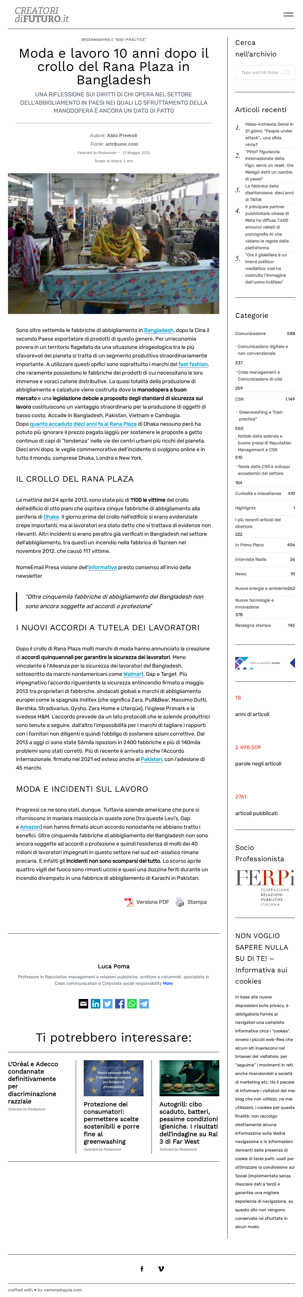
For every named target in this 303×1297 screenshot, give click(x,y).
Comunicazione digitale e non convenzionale (263, 350)
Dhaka (51, 517)
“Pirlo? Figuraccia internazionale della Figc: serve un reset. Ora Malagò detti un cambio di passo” (269, 165)
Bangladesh (158, 330)
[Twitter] (107, 1006)
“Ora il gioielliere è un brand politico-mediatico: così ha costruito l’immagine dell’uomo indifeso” (266, 268)
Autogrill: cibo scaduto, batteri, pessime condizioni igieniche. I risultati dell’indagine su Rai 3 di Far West (188, 1122)
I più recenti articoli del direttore (258, 523)
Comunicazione (250, 333)
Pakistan (151, 759)
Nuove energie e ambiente (261, 588)
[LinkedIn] (95, 1006)
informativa (102, 567)
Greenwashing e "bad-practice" (113, 40)
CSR (239, 399)
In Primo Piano (249, 545)
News (240, 574)
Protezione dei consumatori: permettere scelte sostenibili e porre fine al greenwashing (111, 1122)
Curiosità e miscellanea (258, 493)
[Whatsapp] (132, 1006)
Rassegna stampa (253, 625)
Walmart (133, 674)
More (168, 983)
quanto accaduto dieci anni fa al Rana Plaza (83, 424)
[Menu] (288, 14)
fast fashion (193, 364)
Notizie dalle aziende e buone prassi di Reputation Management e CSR (264, 443)
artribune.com (122, 144)
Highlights (245, 508)
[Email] (83, 1006)
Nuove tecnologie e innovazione (254, 604)
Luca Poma (114, 966)
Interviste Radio (250, 559)
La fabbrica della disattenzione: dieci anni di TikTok (269, 193)
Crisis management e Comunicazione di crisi (260, 376)
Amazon (30, 827)
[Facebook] (120, 1006)
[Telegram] (144, 1006)
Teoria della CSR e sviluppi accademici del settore (264, 470)
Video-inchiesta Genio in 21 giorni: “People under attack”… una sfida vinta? (269, 134)
